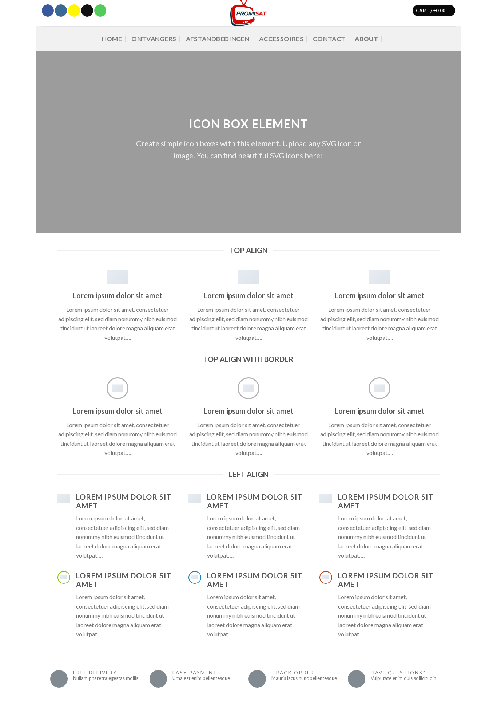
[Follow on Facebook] (48, 10)
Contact (329, 39)
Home (112, 39)
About (366, 39)
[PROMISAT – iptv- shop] (248, 13)
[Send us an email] (87, 10)
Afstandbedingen (218, 39)
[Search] (391, 39)
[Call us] (100, 10)
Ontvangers (153, 39)
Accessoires (281, 39)
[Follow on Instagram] (61, 10)
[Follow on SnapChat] (74, 10)
